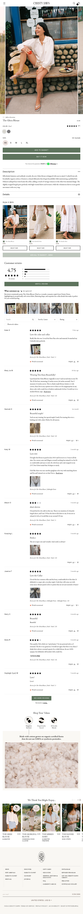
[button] (9, 117)
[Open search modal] (74, 3)
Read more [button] (47, 392)
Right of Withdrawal (69, 906)
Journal (27, 879)
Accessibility (54, 906)
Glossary (27, 876)
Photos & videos (12, 324)
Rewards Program (69, 873)
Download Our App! (69, 884)
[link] (73, 126)
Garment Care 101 (49, 884)
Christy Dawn (14, 906)
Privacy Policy (42, 906)
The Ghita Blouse (11, 120)
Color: (7, 126)
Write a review (41, 284)
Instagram (66, 869)
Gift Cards (47, 869)
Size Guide (77, 138)
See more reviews (41, 698)
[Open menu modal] (4, 3)
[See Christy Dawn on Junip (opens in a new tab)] (45, 703)
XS (5, 143)
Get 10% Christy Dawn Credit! (70, 877)
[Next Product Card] (79, 800)
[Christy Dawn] (41, 3)
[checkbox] (19, 324)
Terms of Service (27, 906)
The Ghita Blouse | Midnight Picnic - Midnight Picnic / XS (52, 601)
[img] (26, 291)
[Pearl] (4, 131)
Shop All (8, 879)
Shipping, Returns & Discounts (50, 877)
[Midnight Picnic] (8, 131)
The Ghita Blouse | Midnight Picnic (46, 489)
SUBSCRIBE (76, 894)
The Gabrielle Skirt (37, 241)
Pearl (10, 126)
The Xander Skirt (63, 241)
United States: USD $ (41, 900)
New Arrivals (10, 873)
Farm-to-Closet (11, 876)
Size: (4, 138)
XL (27, 143)
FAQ (44, 881)
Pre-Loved (65, 881)
